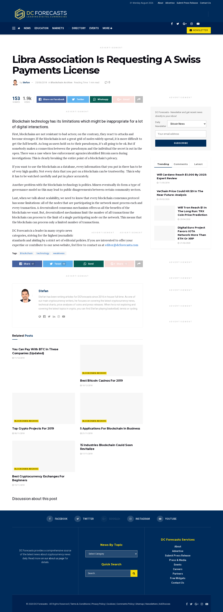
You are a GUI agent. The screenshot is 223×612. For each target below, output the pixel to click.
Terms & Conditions (80, 604)
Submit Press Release (187, 3)
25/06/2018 (41, 82)
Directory (79, 28)
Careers (177, 569)
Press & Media (177, 560)
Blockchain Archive (61, 82)
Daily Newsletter (160, 124)
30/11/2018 (19, 433)
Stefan (26, 82)
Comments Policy (125, 604)
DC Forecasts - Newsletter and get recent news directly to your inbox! (178, 114)
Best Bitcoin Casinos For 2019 (101, 380)
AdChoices (164, 604)
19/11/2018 (19, 485)
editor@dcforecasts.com (121, 245)
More (106, 28)
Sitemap (140, 604)
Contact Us (205, 3)
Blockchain (26, 253)
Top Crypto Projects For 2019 (33, 428)
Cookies (111, 604)
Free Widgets (177, 578)
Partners (178, 573)
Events (94, 28)
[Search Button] (133, 573)
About (160, 3)
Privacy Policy (98, 604)
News (27, 28)
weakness (59, 253)
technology (43, 253)
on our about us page (52, 558)
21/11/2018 (87, 433)
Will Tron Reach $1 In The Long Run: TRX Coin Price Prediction (192, 211)
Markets (58, 28)
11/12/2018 (19, 358)
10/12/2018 (87, 385)
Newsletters (151, 604)
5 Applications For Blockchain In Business (110, 428)
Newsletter (200, 30)
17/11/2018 (87, 454)
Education (41, 28)
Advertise (170, 3)
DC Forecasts (41, 604)
